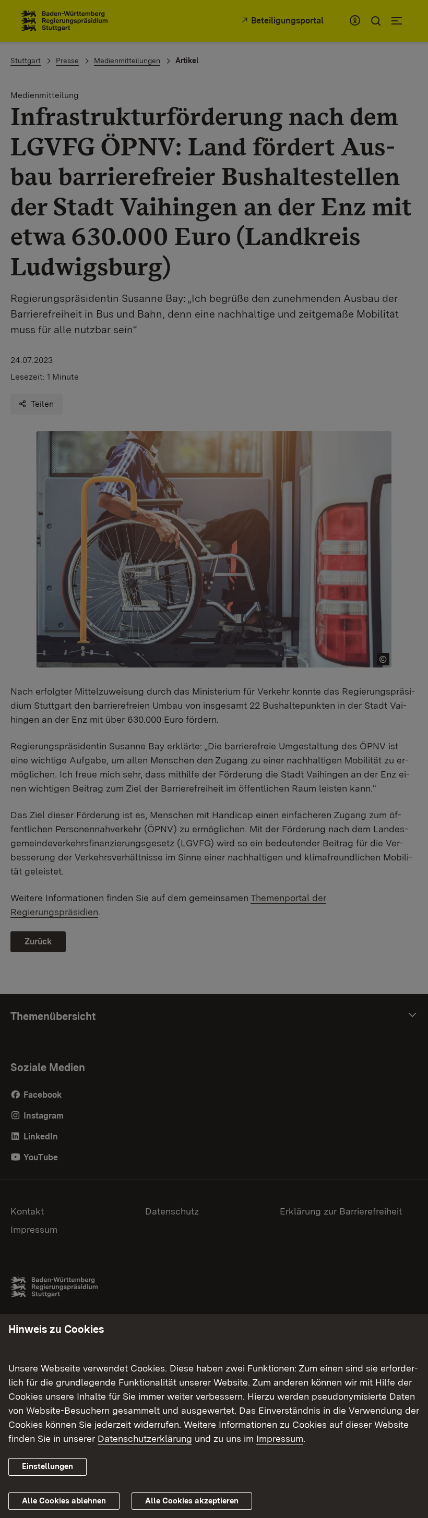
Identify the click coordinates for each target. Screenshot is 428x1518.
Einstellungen (47, 1466)
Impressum (279, 1438)
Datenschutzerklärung (145, 1438)
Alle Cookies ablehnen (64, 1500)
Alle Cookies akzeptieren (192, 1500)
